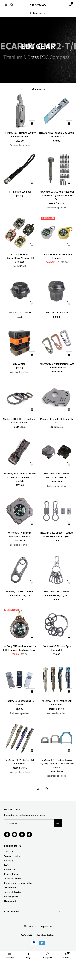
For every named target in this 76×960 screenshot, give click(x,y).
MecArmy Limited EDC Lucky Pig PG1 (56, 420)
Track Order (10, 887)
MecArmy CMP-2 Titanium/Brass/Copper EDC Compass (19, 258)
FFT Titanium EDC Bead (19, 191)
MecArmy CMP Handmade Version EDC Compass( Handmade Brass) (19, 648)
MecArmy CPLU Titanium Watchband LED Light (56, 475)
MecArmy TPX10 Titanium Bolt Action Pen (57, 702)
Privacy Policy (11, 874)
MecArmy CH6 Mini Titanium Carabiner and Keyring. (19, 593)
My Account (10, 901)
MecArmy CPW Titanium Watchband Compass (20, 534)
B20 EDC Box (19, 363)
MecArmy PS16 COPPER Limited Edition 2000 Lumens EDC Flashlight (20, 477)
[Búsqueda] (11, 4)
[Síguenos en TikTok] (29, 834)
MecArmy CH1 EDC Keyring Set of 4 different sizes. (19, 420)
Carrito (66, 957)
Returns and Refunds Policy (18, 883)
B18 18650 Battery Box (56, 312)
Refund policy (11, 896)
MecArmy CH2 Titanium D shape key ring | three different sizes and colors (57, 763)
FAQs (6, 865)
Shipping (8, 860)
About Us (8, 851)
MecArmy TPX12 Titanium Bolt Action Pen (20, 761)
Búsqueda (47, 957)
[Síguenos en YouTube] (22, 834)
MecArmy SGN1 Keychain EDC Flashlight (19, 702)
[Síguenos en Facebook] (7, 834)
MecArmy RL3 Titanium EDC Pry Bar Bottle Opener (20, 134)
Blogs (28, 957)
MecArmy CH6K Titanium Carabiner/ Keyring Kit (56, 593)
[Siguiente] (46, 789)
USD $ (30, 926)
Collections (9, 957)
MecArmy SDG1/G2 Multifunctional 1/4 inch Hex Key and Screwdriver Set (56, 195)
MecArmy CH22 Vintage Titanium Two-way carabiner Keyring (56, 534)
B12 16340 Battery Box (19, 312)
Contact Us (9, 869)
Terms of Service (12, 878)
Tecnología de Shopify (46, 935)
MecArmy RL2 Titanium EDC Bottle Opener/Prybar (56, 134)
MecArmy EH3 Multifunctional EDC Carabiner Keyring (56, 365)
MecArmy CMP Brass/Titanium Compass (56, 256)
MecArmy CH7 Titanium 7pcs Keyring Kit (56, 648)
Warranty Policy (12, 856)
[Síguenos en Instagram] (14, 834)
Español (44, 926)
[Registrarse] (58, 823)
